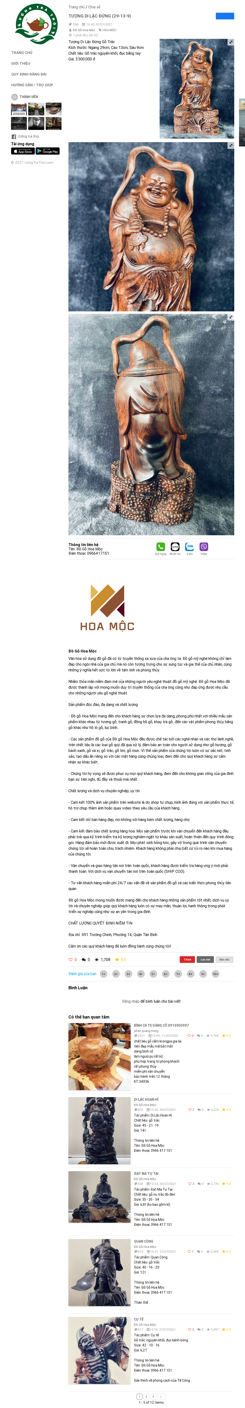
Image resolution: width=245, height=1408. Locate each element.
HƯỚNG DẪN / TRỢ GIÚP (32, 85)
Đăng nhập (130, 1001)
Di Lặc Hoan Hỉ (146, 1099)
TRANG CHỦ (21, 52)
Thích (187, 959)
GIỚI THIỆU (20, 63)
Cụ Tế (139, 1319)
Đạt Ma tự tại (146, 1173)
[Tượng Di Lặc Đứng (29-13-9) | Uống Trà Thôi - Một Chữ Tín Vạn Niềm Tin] (36, 43)
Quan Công (143, 1241)
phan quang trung (146, 1031)
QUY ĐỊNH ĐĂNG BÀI (28, 74)
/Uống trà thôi (28, 136)
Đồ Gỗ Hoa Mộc (84, 30)
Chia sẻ (94, 7)
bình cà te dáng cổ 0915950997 (161, 1025)
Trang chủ (76, 7)
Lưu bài (205, 959)
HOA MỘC (109, 30)
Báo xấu (224, 959)
